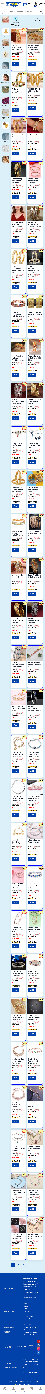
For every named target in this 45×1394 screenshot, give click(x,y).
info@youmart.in (22, 1346)
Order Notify (28, 1319)
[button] (2, 4)
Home (26, 1303)
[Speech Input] (22, 12)
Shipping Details (29, 1335)
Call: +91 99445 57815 (30, 1373)
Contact (27, 1311)
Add (15, 64)
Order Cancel (28, 1316)
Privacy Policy (28, 1325)
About (26, 1306)
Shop (26, 1308)
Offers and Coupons (30, 1332)
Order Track (28, 1314)
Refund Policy (28, 1330)
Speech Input (41, 11)
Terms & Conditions (30, 1327)
